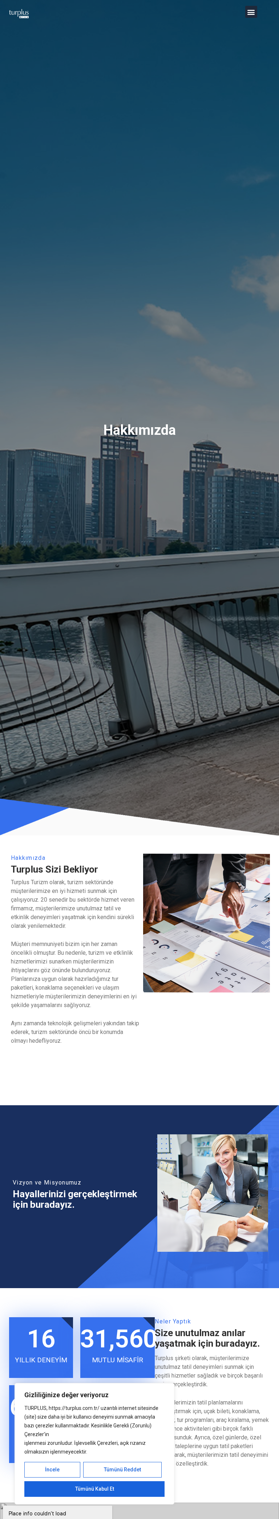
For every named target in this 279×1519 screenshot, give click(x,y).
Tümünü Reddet (122, 1469)
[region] (94, 1443)
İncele (52, 1469)
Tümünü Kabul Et (94, 1489)
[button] (251, 12)
